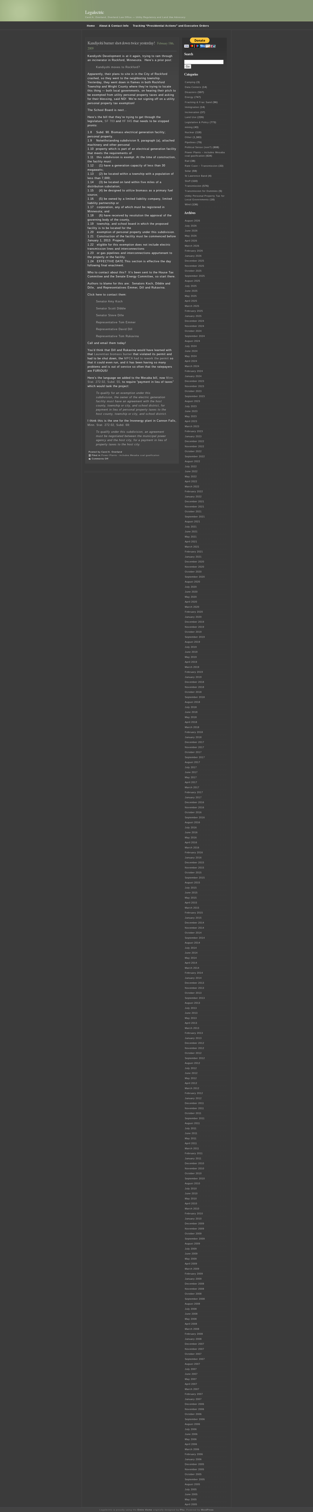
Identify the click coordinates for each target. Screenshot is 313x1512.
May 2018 (191, 717)
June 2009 (191, 1253)
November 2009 (194, 1228)
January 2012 (193, 1098)
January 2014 (193, 978)
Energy (189, 97)
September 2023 (195, 396)
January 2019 (193, 677)
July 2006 (191, 1429)
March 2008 (192, 1329)
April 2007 (191, 1384)
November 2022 (194, 446)
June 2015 (191, 892)
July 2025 (191, 286)
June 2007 (191, 1374)
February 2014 (194, 973)
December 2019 (194, 622)
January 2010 (193, 1218)
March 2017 (192, 787)
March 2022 (192, 486)
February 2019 (194, 672)
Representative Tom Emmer (116, 322)
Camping (190, 82)
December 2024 (194, 321)
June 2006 (191, 1434)
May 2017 (191, 777)
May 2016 (191, 837)
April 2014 (191, 962)
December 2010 (194, 1163)
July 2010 (191, 1188)
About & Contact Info (114, 25)
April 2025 (191, 301)
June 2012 (191, 1073)
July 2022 (191, 466)
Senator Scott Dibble (111, 308)
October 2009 (193, 1233)
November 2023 (194, 386)
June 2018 (191, 712)
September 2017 (195, 757)
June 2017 (191, 772)
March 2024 (192, 366)
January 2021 (193, 556)
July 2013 (191, 1008)
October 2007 (193, 1354)
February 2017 (194, 792)
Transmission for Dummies (201, 191)
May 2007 (191, 1379)
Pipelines (190, 142)
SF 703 (110, 121)
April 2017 (191, 782)
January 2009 (193, 1278)
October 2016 (193, 812)
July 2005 (191, 1489)
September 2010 (195, 1178)
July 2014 (191, 948)
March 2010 (192, 1208)
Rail (187, 161)
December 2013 (194, 983)
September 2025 (195, 276)
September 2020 (195, 576)
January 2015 (193, 917)
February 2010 (194, 1213)
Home (91, 25)
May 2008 (191, 1319)
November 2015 (194, 867)
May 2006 (191, 1439)
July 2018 (191, 707)
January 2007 (193, 1399)
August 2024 (192, 341)
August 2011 (192, 1123)
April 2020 (191, 601)
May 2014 (191, 958)
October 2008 (193, 1293)
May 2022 (191, 476)
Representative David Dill (114, 329)
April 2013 (191, 1023)
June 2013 (191, 1013)
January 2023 (193, 436)
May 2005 (191, 1499)
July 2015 (191, 887)
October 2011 (193, 1113)
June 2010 (191, 1193)
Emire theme (145, 1510)
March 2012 (192, 1088)
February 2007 (194, 1394)
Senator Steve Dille (110, 315)
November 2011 (194, 1108)
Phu (182, 1510)
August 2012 (192, 1063)
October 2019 (193, 632)
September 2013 (195, 998)
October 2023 (193, 391)
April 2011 (191, 1143)
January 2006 (193, 1459)
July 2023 (191, 406)
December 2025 (194, 260)
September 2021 (195, 516)
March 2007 (192, 1389)
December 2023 (194, 381)
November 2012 (194, 1048)
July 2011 (191, 1128)
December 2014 (194, 922)
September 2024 (195, 336)
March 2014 (192, 968)
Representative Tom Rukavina (117, 336)
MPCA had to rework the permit (146, 358)
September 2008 (195, 1299)
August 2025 (192, 281)
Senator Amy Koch (109, 301)
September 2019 (195, 637)
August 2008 (192, 1303)
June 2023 (191, 411)
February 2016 (194, 852)
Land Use (191, 117)
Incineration (192, 112)
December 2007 (194, 1344)
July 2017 (191, 767)
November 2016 (194, 807)
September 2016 (195, 817)
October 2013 (193, 993)
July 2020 (191, 587)
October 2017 (193, 752)
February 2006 (194, 1454)
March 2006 (192, 1449)
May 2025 (191, 296)
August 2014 (192, 942)
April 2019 (191, 662)
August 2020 (192, 581)
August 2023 (192, 401)
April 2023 (191, 421)
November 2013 (194, 988)
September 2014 (195, 938)
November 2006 (194, 1409)
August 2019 (192, 642)
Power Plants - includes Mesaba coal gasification (130, 455)
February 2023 (194, 431)
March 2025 (192, 306)
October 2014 (193, 932)
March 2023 (192, 426)
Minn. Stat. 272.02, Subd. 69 (108, 425)
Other (188, 137)
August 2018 (192, 702)
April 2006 (191, 1444)
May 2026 (191, 236)
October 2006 (193, 1414)
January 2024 (193, 376)
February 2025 (194, 311)
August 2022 (192, 461)
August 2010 (192, 1183)
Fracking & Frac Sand (198, 102)
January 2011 (193, 1158)
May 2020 (191, 597)
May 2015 (191, 897)
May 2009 (191, 1258)
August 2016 (192, 822)
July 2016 (191, 827)
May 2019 (191, 657)
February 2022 (194, 491)
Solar (188, 171)
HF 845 (127, 121)
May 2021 (191, 536)
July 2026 (191, 225)
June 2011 (191, 1133)
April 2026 (191, 240)
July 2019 (191, 647)
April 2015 (191, 902)
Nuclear (189, 132)
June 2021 (191, 531)
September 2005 (195, 1479)
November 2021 (194, 506)
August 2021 (192, 521)
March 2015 (192, 907)
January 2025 (193, 316)
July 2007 (191, 1369)
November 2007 (194, 1349)
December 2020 (194, 561)
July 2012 (191, 1068)
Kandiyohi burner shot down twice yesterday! (121, 42)
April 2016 (191, 842)
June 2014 (191, 952)
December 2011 (194, 1103)
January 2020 (193, 617)
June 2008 (191, 1313)
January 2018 (193, 737)
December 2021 (194, 501)
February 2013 (194, 1033)
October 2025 (193, 270)
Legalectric (94, 12)
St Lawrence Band (196, 176)
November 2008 (194, 1289)
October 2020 (193, 571)
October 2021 (193, 511)
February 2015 (194, 912)
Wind (188, 204)
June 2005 (191, 1494)
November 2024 (194, 326)
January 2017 (193, 797)
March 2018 (192, 727)
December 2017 (194, 742)
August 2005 (192, 1484)
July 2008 (191, 1309)
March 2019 (192, 667)
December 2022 (194, 441)
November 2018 (194, 687)
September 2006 (195, 1419)
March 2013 (192, 1028)
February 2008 (194, 1334)
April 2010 (191, 1203)
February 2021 (194, 551)
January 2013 (193, 1038)
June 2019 (191, 652)
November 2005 (194, 1469)
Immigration (192, 107)
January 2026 (193, 256)
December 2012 (194, 1043)
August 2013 (192, 1003)
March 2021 (192, 546)
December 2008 (194, 1283)
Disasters (191, 92)
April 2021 (191, 541)
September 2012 (195, 1058)
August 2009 (192, 1243)
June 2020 (191, 591)
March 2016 (192, 847)
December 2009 (194, 1223)
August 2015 (192, 882)
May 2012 (191, 1078)
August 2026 (192, 220)
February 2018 (194, 732)
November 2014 (194, 927)
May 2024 (191, 356)
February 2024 (194, 371)
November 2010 (194, 1168)
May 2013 (191, 1018)
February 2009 (194, 1273)
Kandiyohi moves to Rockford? (118, 67)
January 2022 (193, 496)
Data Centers (193, 87)
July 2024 (191, 346)
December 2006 (194, 1404)
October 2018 (193, 692)
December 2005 (194, 1464)
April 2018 (191, 722)
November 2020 (194, 566)
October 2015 (193, 872)
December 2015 (194, 862)
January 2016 (193, 857)
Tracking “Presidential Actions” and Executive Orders (171, 25)
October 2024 (193, 331)
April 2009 (191, 1263)
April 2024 (191, 361)
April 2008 (191, 1324)
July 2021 (191, 526)
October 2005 (193, 1474)
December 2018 (194, 682)
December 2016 (194, 802)
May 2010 (191, 1198)
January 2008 (193, 1339)
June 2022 (191, 471)
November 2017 (194, 747)
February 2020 (194, 611)
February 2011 (194, 1153)
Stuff (188, 181)
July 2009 (191, 1248)
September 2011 (195, 1118)
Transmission (193, 186)
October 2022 (193, 451)
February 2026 (194, 250)
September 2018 (195, 697)
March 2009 (192, 1268)
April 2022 (191, 481)
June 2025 (191, 291)
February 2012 (194, 1093)
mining (189, 127)
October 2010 (193, 1173)
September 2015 (195, 877)
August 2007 (192, 1364)
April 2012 (191, 1083)
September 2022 (195, 456)
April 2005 (191, 1504)
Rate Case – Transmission (201, 166)
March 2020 (192, 607)
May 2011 (191, 1138)
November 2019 (194, 627)
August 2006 (192, 1424)
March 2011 (192, 1148)
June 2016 (191, 832)
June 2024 (191, 351)
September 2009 (195, 1238)
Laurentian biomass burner (113, 354)
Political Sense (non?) (198, 147)
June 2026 (191, 230)
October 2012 (193, 1053)
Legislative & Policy (197, 122)
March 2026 (192, 246)
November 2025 (194, 266)
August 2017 (192, 762)
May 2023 (191, 416)
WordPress (207, 1510)
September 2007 (195, 1359)
